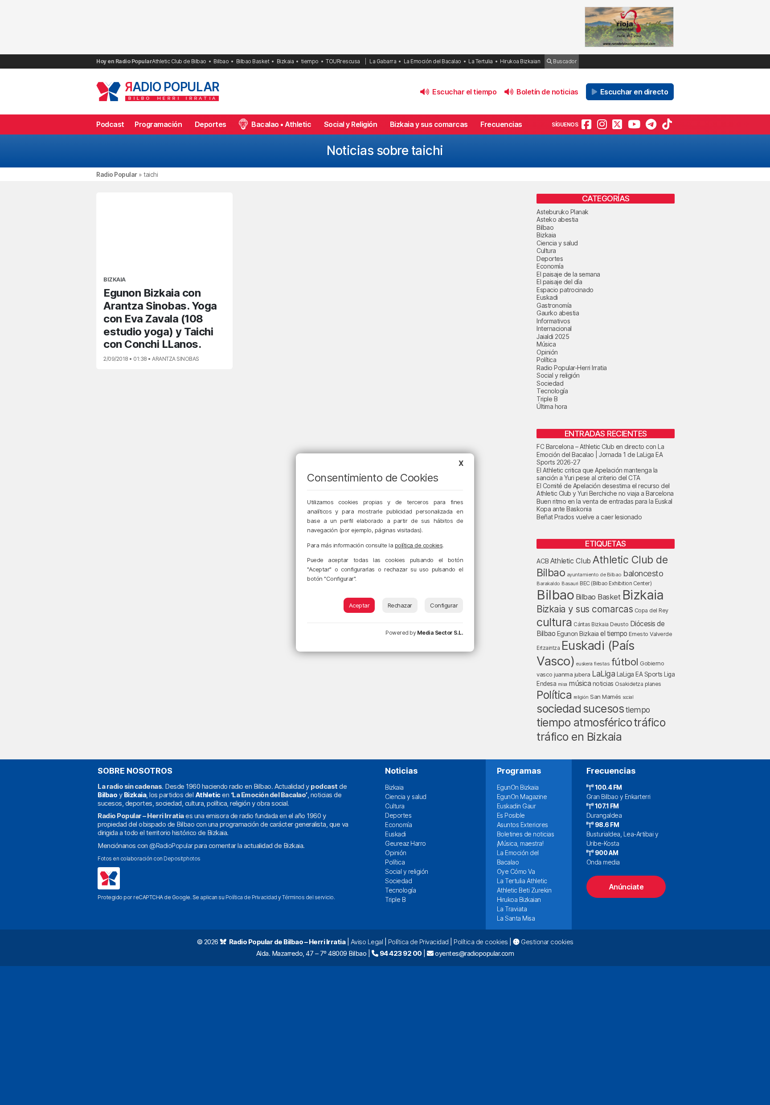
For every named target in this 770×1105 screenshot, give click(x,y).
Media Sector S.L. (440, 632)
